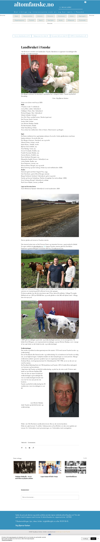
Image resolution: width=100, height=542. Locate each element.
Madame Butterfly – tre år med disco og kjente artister (24, 477)
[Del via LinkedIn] (29, 447)
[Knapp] (35, 4)
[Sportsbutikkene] (75, 467)
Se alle (85, 458)
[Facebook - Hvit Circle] (85, 2)
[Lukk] (98, 538)
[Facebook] (50, 535)
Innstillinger (85, 538)
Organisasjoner (31, 442)
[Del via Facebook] (22, 447)
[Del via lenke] (33, 447)
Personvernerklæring (7, 540)
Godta (93, 538)
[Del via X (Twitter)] (25, 447)
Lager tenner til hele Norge (49, 476)
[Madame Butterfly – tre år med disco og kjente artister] (24, 467)
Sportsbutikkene (71, 476)
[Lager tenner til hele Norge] (50, 467)
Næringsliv (24, 442)
